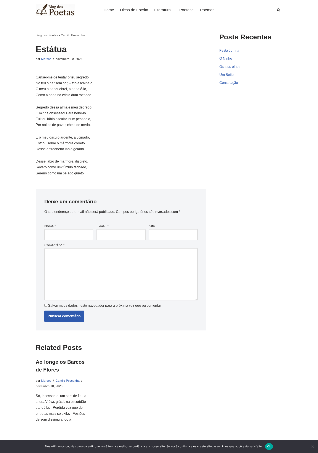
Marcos (46, 59)
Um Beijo (226, 75)
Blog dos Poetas (47, 35)
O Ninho (225, 58)
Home (109, 10)
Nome (50, 226)
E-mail (102, 226)
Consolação (228, 83)
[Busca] (278, 9)
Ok (269, 446)
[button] (172, 10)
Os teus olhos (229, 67)
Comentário (54, 245)
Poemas (207, 10)
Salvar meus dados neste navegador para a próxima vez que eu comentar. (105, 305)
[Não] (312, 446)
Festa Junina (229, 50)
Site (152, 226)
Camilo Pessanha (73, 35)
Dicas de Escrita (134, 10)
